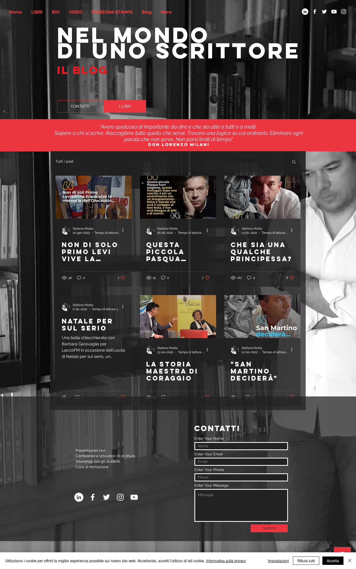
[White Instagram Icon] (343, 11)
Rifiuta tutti (306, 560)
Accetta (333, 560)
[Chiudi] (350, 560)
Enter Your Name (209, 438)
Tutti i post (64, 161)
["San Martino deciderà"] (262, 316)
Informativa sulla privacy (226, 560)
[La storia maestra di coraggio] (178, 316)
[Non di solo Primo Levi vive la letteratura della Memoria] (94, 197)
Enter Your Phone (209, 470)
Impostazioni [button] (278, 560)
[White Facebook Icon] (314, 11)
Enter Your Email (208, 454)
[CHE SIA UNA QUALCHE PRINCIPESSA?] (262, 197)
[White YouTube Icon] (334, 11)
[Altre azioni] (124, 230)
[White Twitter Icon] (324, 11)
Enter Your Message (211, 485)
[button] (293, 162)
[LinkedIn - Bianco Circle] (305, 11)
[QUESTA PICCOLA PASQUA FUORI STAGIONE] (178, 197)
